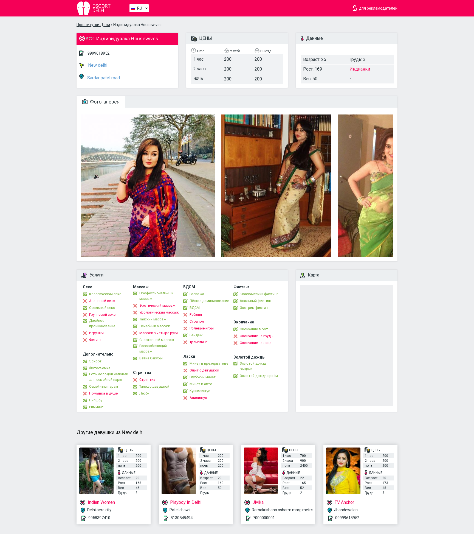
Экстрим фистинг (254, 308)
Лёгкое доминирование (209, 301)
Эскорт (95, 361)
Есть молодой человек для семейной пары (108, 377)
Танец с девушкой (154, 386)
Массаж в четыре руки (158, 333)
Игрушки (96, 333)
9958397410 (99, 517)
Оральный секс (102, 308)
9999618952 (98, 53)
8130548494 (182, 517)
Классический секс (105, 294)
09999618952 (347, 517)
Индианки (359, 69)
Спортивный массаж (156, 340)
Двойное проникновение (102, 323)
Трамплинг (198, 342)
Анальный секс (102, 301)
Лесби (144, 393)
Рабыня (196, 314)
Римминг (96, 407)
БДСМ (195, 308)
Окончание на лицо (256, 343)
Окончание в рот (254, 329)
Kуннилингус (200, 391)
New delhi (97, 65)
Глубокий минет (203, 377)
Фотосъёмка (99, 368)
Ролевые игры (202, 328)
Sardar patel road (103, 77)
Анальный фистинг (255, 301)
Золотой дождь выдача (253, 366)
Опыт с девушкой (204, 370)
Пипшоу (95, 400)
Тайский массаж (152, 319)
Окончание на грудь (256, 336)
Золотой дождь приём (259, 376)
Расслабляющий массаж (153, 348)
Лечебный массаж (154, 326)
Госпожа (197, 294)
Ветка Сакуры (151, 358)
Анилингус (198, 398)
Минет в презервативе (209, 363)
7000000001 (264, 517)
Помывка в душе (103, 393)
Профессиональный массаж (156, 296)
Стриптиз (147, 380)
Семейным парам (103, 386)
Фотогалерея (104, 102)
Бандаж (196, 335)
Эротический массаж (157, 305)
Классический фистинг (259, 294)
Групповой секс (102, 314)
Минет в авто (201, 384)
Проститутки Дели (93, 25)
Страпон (197, 321)
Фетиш (95, 340)
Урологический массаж (159, 312)
